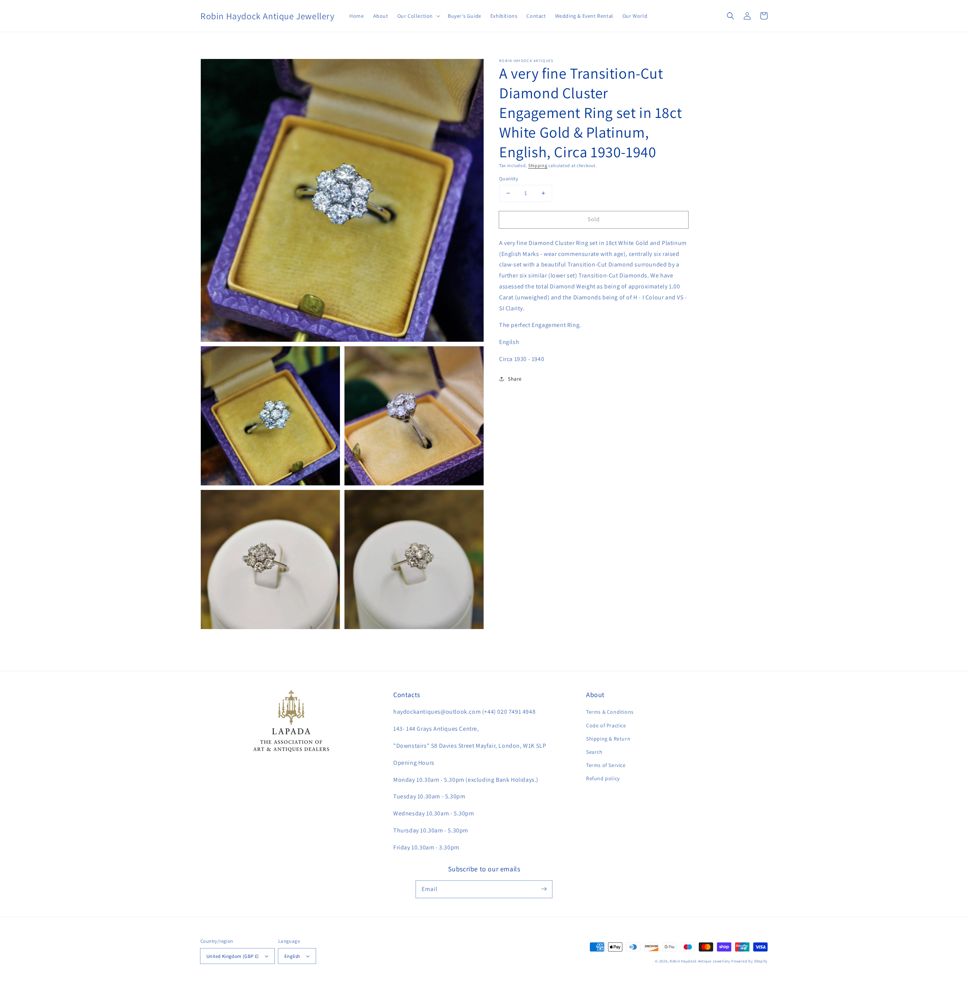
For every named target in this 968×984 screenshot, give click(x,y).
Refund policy (603, 778)
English (292, 956)
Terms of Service (606, 765)
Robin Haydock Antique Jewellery (700, 961)
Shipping (538, 165)
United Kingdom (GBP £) (232, 956)
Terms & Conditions (610, 711)
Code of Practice (606, 725)
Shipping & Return (608, 738)
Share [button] (515, 378)
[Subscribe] (543, 889)
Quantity (508, 178)
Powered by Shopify (749, 961)
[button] (418, 16)
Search (594, 751)
